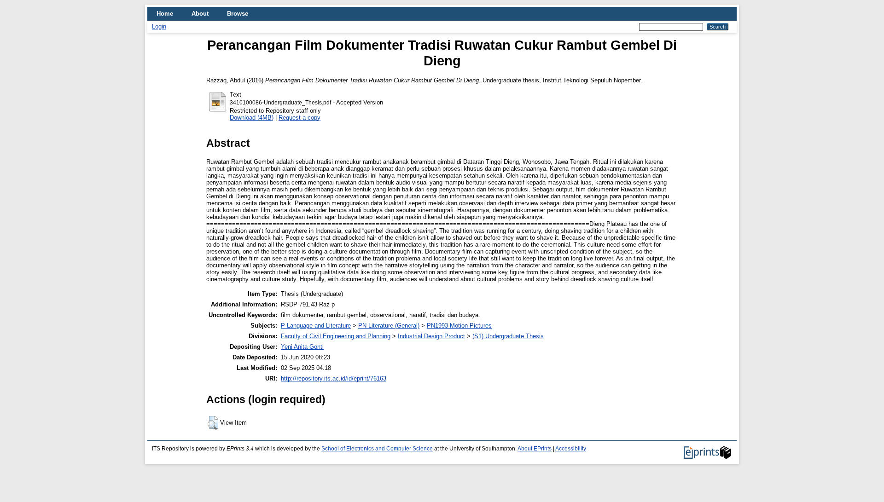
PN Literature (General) (388, 325)
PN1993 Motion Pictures (459, 325)
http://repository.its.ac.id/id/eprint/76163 (333, 378)
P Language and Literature (316, 325)
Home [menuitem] (165, 13)
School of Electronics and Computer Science (377, 448)
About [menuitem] (200, 13)
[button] (213, 423)
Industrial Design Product (431, 336)
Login (159, 26)
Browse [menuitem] (237, 13)
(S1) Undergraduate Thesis (508, 336)
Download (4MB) (251, 117)
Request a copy (299, 117)
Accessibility (570, 448)
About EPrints (535, 448)
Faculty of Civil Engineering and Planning (335, 336)
